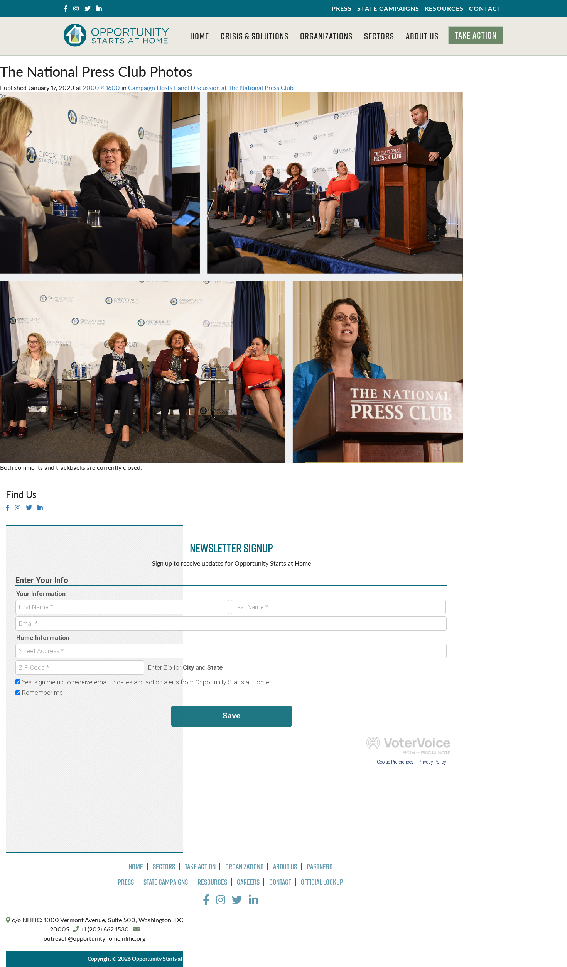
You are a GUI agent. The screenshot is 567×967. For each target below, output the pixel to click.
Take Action (476, 35)
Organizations (326, 35)
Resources (444, 8)
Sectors (379, 35)
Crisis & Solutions (255, 35)
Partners (319, 866)
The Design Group (354, 958)
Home (199, 35)
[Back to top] (545, 945)
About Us (422, 35)
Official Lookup (322, 882)
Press (342, 8)
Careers (248, 882)
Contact (485, 8)
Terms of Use (259, 958)
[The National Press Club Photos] (231, 276)
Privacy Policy (221, 958)
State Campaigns (388, 8)
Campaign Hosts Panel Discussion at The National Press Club (211, 87)
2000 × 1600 (101, 87)
